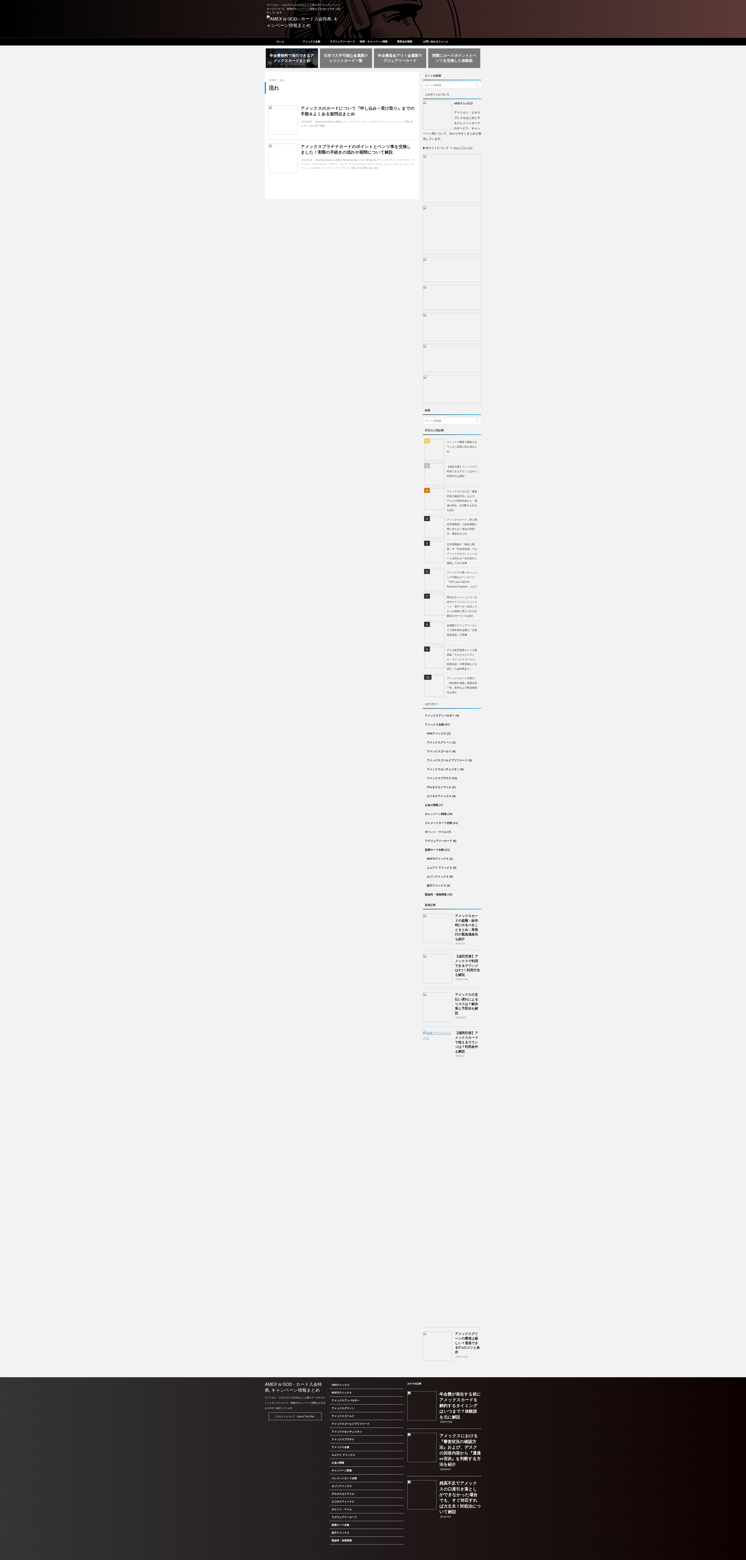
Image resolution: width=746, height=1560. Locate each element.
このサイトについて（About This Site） (295, 1416)
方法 (359, 167)
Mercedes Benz (351, 159)
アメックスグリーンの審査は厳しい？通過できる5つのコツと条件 (467, 1343)
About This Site (462, 148)
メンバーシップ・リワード (336, 167)
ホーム (280, 41)
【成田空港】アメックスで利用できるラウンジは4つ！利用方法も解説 (462, 471)
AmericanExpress (324, 121)
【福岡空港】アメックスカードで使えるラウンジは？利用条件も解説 (466, 1042)
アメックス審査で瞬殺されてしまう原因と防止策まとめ (462, 446)
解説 (323, 125)
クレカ (378, 163)
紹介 (376, 167)
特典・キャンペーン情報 (374, 41)
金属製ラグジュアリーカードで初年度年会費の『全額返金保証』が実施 (462, 629)
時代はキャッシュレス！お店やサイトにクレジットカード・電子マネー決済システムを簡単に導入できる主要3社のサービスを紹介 (462, 606)
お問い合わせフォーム (435, 41)
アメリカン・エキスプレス (370, 121)
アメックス (349, 121)
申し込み (309, 125)
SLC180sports (368, 159)
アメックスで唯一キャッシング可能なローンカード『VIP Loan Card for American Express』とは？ (462, 579)
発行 (317, 125)
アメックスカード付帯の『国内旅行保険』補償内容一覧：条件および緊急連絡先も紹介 (462, 685)
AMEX (338, 121)
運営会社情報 (404, 41)
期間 (365, 167)
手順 (407, 121)
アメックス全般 (311, 41)
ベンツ (406, 163)
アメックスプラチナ (400, 159)
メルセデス (315, 167)
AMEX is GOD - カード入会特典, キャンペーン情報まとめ (293, 1387)
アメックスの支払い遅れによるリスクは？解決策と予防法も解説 (466, 1004)
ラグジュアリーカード (342, 41)
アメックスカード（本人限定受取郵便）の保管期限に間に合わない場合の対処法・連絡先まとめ (462, 526)
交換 (353, 167)
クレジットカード (394, 121)
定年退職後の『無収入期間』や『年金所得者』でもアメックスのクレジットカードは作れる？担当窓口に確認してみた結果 (462, 553)
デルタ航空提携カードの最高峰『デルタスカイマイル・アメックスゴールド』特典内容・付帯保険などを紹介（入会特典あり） (462, 659)
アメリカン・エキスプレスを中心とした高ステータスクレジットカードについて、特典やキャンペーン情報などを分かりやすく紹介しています (295, 1403)
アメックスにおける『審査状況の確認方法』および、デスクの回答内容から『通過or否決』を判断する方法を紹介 (462, 500)
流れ (370, 167)
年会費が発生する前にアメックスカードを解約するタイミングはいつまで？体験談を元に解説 (460, 1405)
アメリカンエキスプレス (361, 163)
